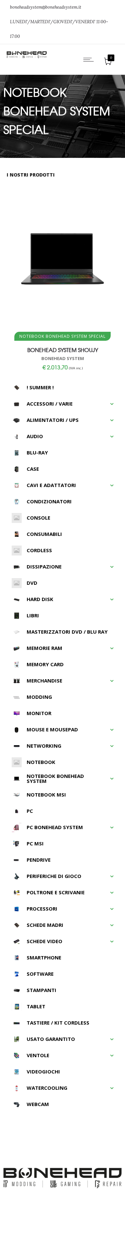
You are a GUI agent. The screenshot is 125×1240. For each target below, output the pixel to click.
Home (9, 151)
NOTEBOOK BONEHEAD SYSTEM (53, 151)
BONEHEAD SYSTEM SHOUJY (62, 350)
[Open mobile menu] (90, 59)
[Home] (27, 57)
